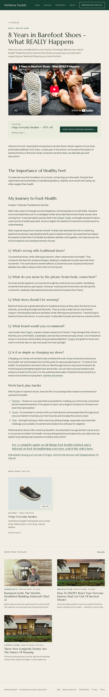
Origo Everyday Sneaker (22, 516)
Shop (37, 5)
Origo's (29, 332)
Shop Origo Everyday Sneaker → (79, 129)
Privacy (95, 689)
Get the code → (18, 133)
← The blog (13, 23)
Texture (16, 400)
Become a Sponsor (69, 689)
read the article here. (53, 375)
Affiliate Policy (84, 689)
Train (14, 420)
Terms (102, 689)
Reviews (47, 5)
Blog (58, 689)
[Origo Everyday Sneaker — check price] (30, 493)
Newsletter (60, 5)
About (72, 5)
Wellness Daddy (15, 5)
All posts (101, 552)
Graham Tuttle (64, 217)
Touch (15, 412)
